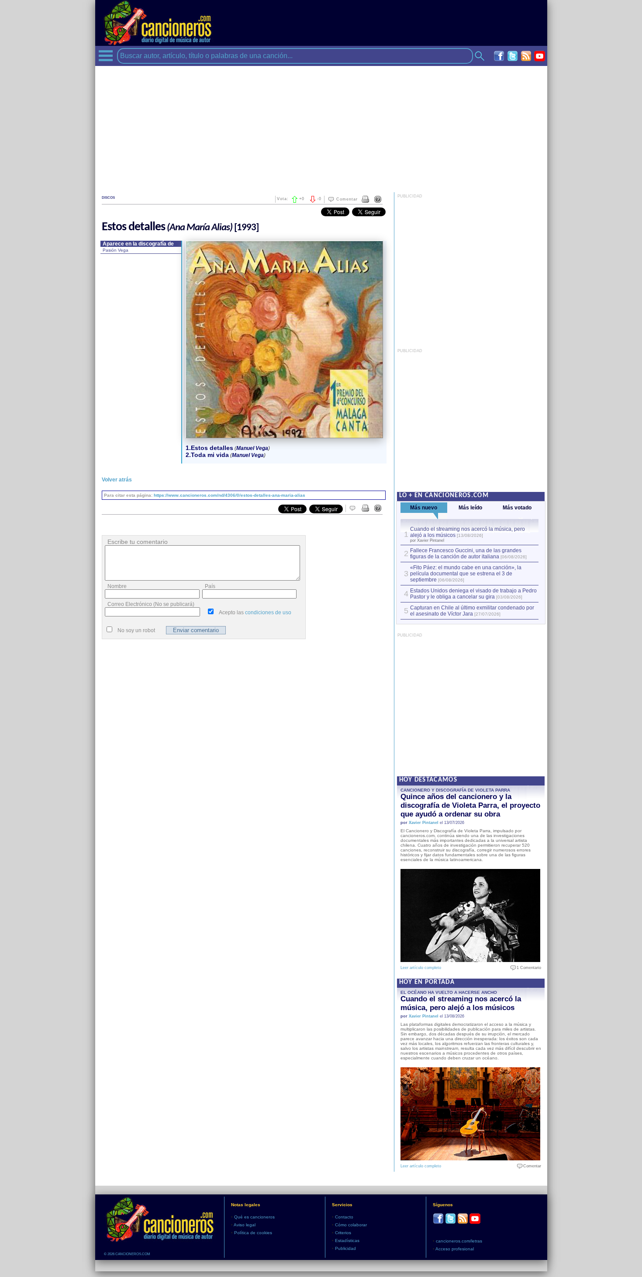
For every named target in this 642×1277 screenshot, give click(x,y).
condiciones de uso (268, 612)
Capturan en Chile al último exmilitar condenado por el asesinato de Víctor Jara (472, 611)
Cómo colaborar (351, 1224)
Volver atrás (117, 480)
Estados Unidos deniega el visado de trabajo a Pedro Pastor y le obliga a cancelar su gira (473, 594)
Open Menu (105, 56)
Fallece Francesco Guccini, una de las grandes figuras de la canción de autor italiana (465, 553)
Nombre (117, 586)
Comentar (347, 199)
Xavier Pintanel (423, 822)
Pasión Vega (115, 250)
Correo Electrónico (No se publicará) (150, 604)
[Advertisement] (321, 127)
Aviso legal (244, 1224)
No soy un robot (136, 630)
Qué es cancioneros (254, 1217)
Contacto (344, 1217)
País (210, 586)
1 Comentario (527, 968)
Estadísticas (347, 1240)
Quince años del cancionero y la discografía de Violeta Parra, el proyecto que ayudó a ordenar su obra (470, 805)
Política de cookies (253, 1232)
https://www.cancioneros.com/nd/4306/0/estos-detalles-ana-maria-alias (229, 495)
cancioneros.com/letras (459, 1241)
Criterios (343, 1232)
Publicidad (345, 1248)
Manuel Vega (252, 448)
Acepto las (255, 612)
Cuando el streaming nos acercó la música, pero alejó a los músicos (460, 1003)
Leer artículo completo (420, 968)
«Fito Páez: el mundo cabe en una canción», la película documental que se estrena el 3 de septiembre (465, 573)
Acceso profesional (454, 1248)
